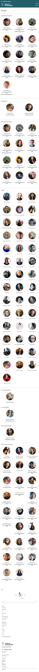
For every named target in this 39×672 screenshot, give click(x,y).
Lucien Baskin (19, 27)
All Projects (4, 619)
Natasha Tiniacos (7, 75)
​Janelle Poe (32, 501)
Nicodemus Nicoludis (19, 59)
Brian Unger (19, 253)
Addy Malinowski (7, 27)
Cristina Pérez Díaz (6, 383)
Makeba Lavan (19, 228)
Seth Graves (7, 562)
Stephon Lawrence (10, 438)
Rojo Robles (19, 202)
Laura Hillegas (6, 547)
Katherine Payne (32, 531)
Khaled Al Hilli (6, 202)
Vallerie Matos (6, 44)
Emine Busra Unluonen (19, 492)
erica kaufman (32, 266)
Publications (4, 622)
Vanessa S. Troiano (32, 165)
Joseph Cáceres (32, 181)
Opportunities (4, 609)
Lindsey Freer (6, 318)
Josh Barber (19, 531)
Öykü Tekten (32, 331)
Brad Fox (32, 485)
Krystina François (7, 90)
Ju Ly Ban (19, 181)
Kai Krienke (32, 292)
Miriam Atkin (19, 331)
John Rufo (19, 516)
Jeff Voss (32, 133)
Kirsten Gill (7, 59)
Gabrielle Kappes (7, 279)
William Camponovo (32, 357)
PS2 (2, 614)
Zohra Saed (10, 113)
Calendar (3, 630)
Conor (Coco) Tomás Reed (19, 215)
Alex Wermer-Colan (32, 228)
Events (3, 629)
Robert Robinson (32, 547)
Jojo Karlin (32, 516)
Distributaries (4, 623)
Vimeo (3, 663)
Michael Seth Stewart (7, 331)
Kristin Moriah (19, 305)
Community (4, 607)
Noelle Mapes (19, 148)
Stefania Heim (32, 344)
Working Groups (4, 618)
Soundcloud (4, 664)
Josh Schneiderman (19, 292)
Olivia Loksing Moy (32, 202)
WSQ (3, 626)
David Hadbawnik (19, 266)
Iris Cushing (32, 215)
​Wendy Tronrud (19, 357)
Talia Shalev (7, 357)
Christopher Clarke (19, 370)
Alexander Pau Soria (7, 241)
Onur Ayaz (32, 148)
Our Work (3, 613)
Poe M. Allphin (19, 44)
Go (35, 601)
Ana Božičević (6, 253)
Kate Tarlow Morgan (7, 305)
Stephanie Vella (32, 562)
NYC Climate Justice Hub (6, 636)
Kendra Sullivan (10, 419)
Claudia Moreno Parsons (6, 266)
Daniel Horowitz (32, 59)
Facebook (3, 660)
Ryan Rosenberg (32, 44)
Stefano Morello (19, 562)
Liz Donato (19, 547)
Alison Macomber (19, 241)
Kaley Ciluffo (6, 181)
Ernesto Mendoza (19, 133)
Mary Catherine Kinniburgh (7, 228)
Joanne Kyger (6, 292)
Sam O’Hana (7, 577)
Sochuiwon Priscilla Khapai (19, 75)
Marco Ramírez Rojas (7, 215)
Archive (3, 634)
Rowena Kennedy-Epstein (19, 344)
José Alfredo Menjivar (7, 523)
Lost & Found (4, 625)
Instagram (3, 661)
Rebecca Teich (32, 27)
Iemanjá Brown (19, 279)
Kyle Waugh (32, 305)
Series (3, 632)
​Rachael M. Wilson (6, 344)
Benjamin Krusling (32, 75)
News (3, 610)
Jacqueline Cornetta (32, 279)
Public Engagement (5, 616)
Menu (37, 3)
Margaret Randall (19, 318)
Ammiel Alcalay (32, 241)
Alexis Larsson (19, 485)
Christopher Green (32, 253)
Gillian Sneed (6, 516)
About (3, 606)
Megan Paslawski (29, 113)
